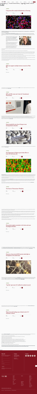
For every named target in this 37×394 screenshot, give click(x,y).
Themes (13, 378)
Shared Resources (14, 379)
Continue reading (9, 88)
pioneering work (32, 182)
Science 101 (14, 384)
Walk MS (19, 87)
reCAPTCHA (7, 368)
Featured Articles (14, 383)
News (13, 381)
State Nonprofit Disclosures (13, 390)
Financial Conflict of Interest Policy (8, 390)
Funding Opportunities (22, 382)
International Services (30, 380)
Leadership (30, 383)
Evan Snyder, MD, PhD (4, 174)
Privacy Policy (3, 390)
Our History (30, 384)
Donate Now (22, 385)
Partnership (14, 380)
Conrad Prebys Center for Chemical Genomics (10, 33)
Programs (14, 377)
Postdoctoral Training (30, 377)
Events (13, 382)
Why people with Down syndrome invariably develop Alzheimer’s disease (9, 345)
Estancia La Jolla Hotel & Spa (31, 305)
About (29, 381)
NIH (3, 342)
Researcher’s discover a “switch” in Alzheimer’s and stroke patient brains (23, 345)
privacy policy (10, 368)
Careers (30, 382)
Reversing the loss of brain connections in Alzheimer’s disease (22, 346)
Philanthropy (22, 381)
